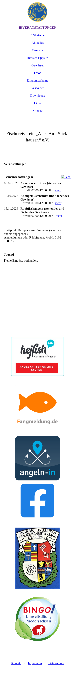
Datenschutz (56, 663)
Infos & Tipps (36, 57)
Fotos (37, 73)
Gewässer (37, 65)
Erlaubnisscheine (37, 80)
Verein (36, 50)
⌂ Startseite (37, 35)
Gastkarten (37, 88)
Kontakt (37, 110)
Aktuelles (38, 42)
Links (37, 103)
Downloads (37, 95)
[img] (38, 12)
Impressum (35, 663)
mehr (58, 190)
